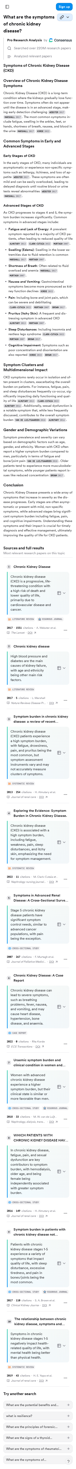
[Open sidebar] (7, 7)
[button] (64, 7)
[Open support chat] (68, 1461)
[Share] (65, 17)
